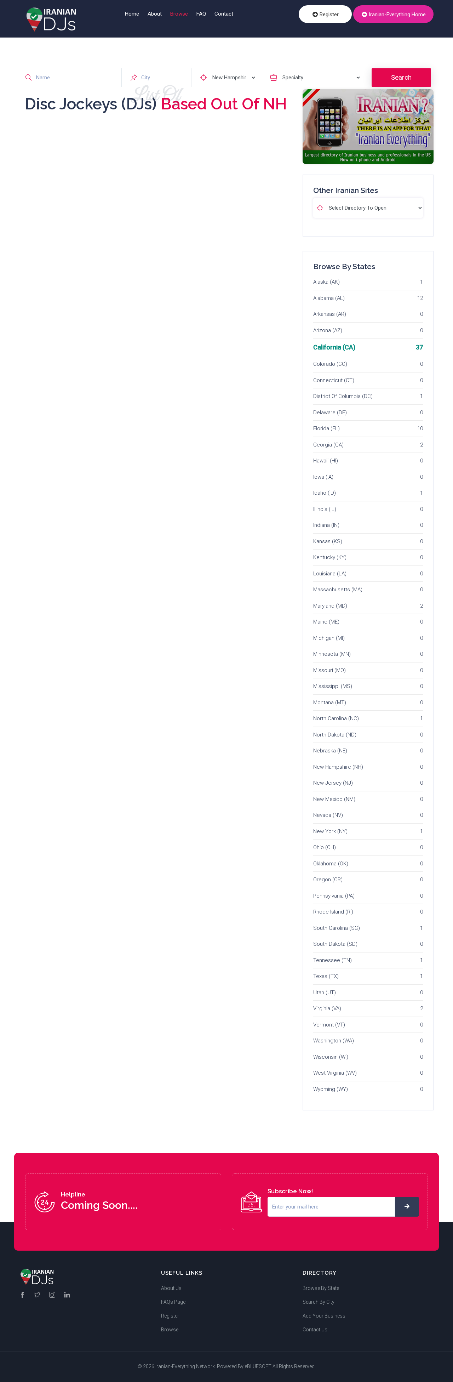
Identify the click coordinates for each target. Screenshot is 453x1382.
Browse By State (321, 1288)
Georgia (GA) (328, 445)
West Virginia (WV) (335, 1073)
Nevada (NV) (328, 815)
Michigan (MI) (329, 638)
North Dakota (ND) (334, 735)
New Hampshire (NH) (338, 767)
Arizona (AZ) (327, 330)
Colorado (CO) (330, 364)
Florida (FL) (326, 428)
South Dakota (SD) (335, 944)
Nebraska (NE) (330, 750)
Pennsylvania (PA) (334, 896)
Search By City (318, 1302)
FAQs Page (173, 1302)
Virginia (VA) (327, 1008)
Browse (179, 14)
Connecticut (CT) (333, 380)
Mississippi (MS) (332, 686)
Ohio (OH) (324, 847)
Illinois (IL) (324, 509)
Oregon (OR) (328, 879)
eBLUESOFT (258, 1366)
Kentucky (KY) (329, 557)
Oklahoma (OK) (330, 863)
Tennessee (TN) (332, 960)
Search (401, 77)
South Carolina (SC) (336, 928)
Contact (223, 14)
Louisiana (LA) (329, 573)
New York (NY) (330, 831)
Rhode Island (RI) (333, 912)
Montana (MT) (329, 702)
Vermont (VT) (329, 1025)
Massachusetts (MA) (337, 589)
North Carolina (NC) (336, 718)
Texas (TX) (326, 976)
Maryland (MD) (330, 606)
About (155, 14)
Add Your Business (324, 1316)
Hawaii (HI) (325, 460)
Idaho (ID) (324, 493)
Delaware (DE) (330, 412)
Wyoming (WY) (330, 1089)
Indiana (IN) (326, 525)
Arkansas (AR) (329, 314)
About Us (171, 1288)
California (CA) (334, 347)
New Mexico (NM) (334, 799)
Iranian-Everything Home (396, 14)
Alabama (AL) (329, 298)
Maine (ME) (326, 622)
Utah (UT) (324, 992)
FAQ (201, 14)
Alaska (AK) (326, 282)
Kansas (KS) (327, 541)
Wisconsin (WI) (330, 1057)
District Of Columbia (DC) (343, 396)
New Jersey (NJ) (333, 783)
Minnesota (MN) (332, 654)
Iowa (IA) (323, 477)
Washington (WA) (333, 1040)
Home (132, 14)
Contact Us (315, 1329)
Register (328, 14)
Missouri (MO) (329, 670)
